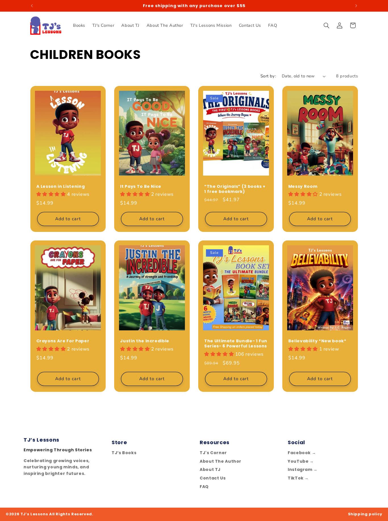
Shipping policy (365, 514)
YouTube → (301, 461)
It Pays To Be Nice (140, 186)
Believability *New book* (317, 340)
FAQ (204, 486)
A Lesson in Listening (60, 186)
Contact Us (213, 478)
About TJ (210, 469)
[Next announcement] (356, 5)
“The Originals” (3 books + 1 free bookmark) (235, 189)
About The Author (220, 461)
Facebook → (302, 453)
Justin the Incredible (144, 340)
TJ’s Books (124, 453)
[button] (326, 25)
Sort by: (268, 76)
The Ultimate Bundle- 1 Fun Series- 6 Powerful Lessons (235, 343)
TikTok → (298, 478)
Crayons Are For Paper (62, 340)
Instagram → (303, 469)
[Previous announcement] (32, 5)
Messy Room (303, 186)
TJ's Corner (213, 453)
